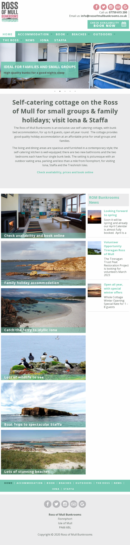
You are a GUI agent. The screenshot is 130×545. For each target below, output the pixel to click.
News (30, 40)
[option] (65, 65)
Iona (44, 40)
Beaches (79, 34)
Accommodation (33, 34)
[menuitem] (7, 34)
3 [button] (65, 91)
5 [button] (75, 91)
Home (8, 34)
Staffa (60, 40)
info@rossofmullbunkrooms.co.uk (104, 16)
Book (60, 34)
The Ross (11, 40)
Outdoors (102, 34)
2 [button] (60, 91)
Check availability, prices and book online (65, 172)
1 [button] (55, 91)
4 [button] (70, 91)
